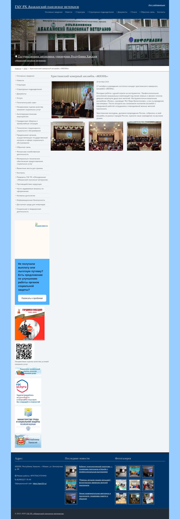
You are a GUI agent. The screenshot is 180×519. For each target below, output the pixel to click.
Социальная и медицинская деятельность (29, 210)
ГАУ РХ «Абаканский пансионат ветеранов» (45, 514)
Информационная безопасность (31, 200)
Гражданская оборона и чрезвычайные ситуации (27, 122)
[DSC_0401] (106, 136)
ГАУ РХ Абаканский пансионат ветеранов (47, 6)
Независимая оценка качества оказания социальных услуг (30, 108)
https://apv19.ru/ (40, 483)
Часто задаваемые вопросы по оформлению (30, 190)
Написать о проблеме (32, 298)
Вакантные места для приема (30, 168)
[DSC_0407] (68, 136)
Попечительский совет (26, 103)
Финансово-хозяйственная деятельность (28, 153)
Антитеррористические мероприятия (27, 115)
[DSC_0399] (144, 136)
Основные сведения (53, 12)
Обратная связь (148, 12)
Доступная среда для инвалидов (31, 204)
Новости (68, 12)
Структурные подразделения (101, 12)
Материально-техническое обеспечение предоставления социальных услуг (30, 161)
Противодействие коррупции (29, 184)
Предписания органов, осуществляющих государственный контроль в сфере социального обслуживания (32, 139)
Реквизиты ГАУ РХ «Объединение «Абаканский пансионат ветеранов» (32, 178)
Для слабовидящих (157, 5)
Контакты (161, 12)
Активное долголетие (26, 196)
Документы (122, 12)
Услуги (134, 12)
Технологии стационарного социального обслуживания (29, 129)
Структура (80, 12)
